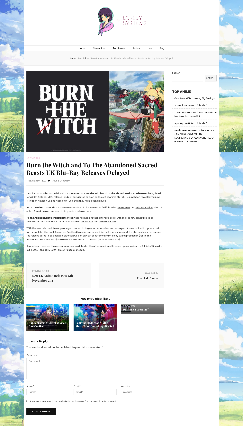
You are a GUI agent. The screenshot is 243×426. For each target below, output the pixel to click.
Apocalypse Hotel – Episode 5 (190, 123)
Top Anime (119, 48)
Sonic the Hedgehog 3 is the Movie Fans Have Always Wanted (95, 324)
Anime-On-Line (144, 207)
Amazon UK (124, 207)
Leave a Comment (61, 180)
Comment (32, 355)
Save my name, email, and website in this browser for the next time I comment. (73, 401)
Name (30, 386)
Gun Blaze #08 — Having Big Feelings (194, 98)
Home (82, 48)
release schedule (75, 250)
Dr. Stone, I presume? (136, 309)
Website (125, 386)
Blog (161, 48)
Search (176, 73)
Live (150, 48)
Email (77, 386)
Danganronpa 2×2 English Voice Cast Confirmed (47, 324)
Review (136, 48)
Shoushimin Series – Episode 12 (191, 105)
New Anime (99, 48)
